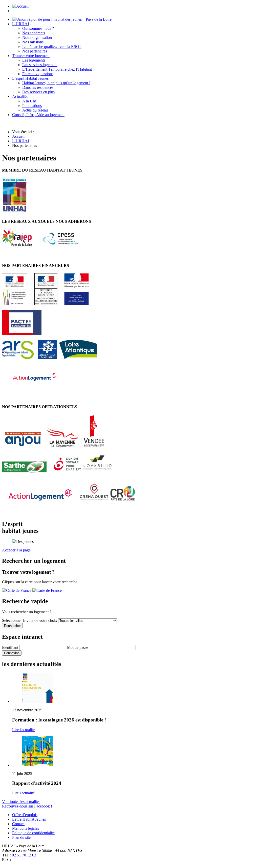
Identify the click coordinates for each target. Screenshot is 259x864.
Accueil (18, 136)
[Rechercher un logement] (32, 590)
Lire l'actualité (23, 730)
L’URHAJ (20, 141)
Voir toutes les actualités (21, 801)
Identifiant (10, 647)
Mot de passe (77, 647)
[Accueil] (62, 19)
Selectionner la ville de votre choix (30, 620)
